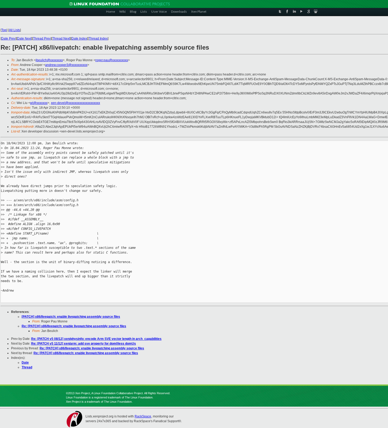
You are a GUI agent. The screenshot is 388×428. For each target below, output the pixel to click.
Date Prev (8, 38)
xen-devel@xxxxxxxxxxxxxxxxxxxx (75, 103)
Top (4, 30)
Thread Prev (42, 38)
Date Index (79, 38)
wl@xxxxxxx (39, 103)
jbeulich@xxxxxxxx (49, 60)
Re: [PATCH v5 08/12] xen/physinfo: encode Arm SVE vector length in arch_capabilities (96, 339)
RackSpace (143, 416)
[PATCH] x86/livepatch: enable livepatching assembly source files (71, 316)
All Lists (14, 30)
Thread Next (61, 38)
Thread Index (98, 38)
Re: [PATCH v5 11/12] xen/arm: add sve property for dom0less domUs (83, 343)
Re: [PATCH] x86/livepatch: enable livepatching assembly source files (74, 326)
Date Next (24, 38)
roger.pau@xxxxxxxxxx (111, 60)
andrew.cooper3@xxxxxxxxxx (66, 65)
